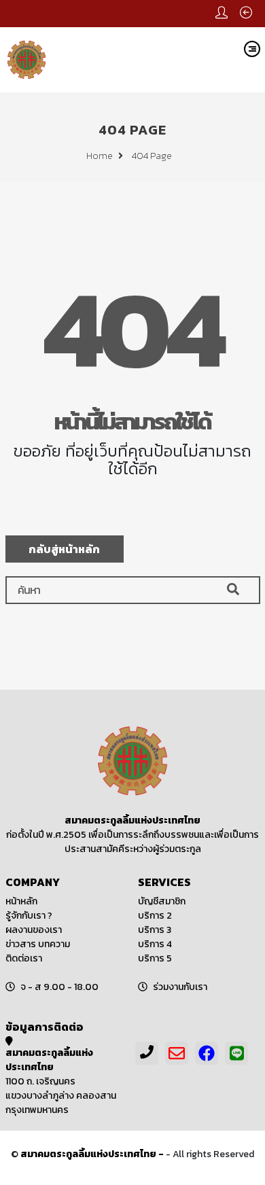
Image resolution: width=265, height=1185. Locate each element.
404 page (152, 156)
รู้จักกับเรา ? (28, 915)
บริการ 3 (154, 930)
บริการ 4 (155, 944)
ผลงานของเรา (33, 930)
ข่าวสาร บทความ (37, 944)
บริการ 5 (155, 958)
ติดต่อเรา (23, 958)
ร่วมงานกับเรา (180, 987)
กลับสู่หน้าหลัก (64, 549)
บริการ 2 (155, 915)
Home (100, 156)
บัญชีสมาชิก (162, 901)
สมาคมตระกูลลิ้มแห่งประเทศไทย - (93, 1154)
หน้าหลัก (21, 901)
